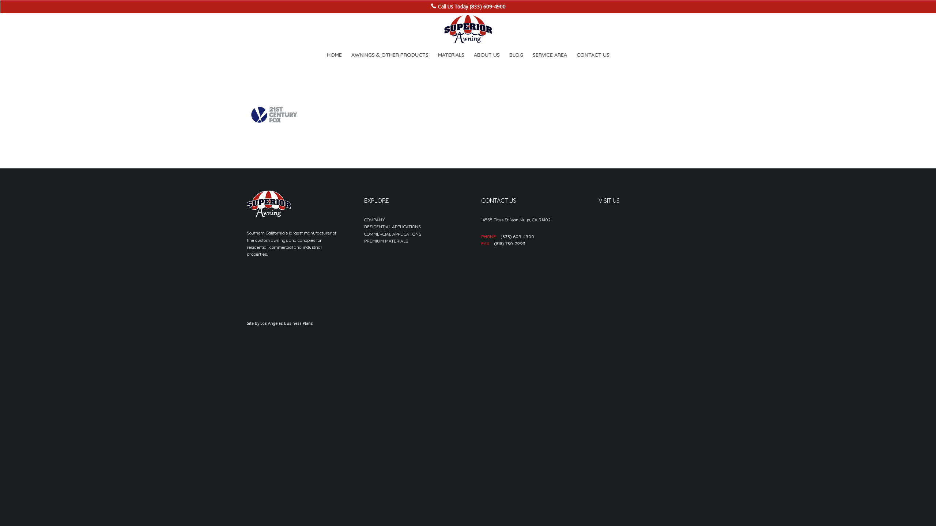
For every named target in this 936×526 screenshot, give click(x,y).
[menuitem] (334, 55)
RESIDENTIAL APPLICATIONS (392, 226)
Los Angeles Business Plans (286, 323)
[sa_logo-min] (468, 29)
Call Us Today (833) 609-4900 (472, 6)
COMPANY (374, 219)
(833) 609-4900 (517, 236)
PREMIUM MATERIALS (386, 241)
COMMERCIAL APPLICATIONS (392, 234)
